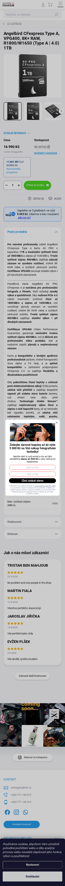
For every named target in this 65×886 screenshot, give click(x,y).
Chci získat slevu (32, 480)
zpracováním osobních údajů (45, 486)
